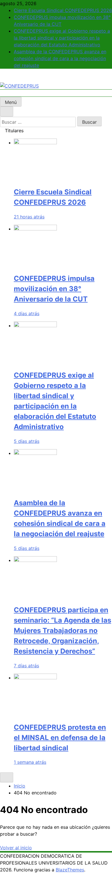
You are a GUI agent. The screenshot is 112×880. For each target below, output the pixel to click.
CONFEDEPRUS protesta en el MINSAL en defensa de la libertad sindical (60, 737)
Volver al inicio (16, 848)
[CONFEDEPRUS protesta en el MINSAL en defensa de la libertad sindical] (35, 677)
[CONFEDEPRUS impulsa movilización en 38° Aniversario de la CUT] (35, 229)
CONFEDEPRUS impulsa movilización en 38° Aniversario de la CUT (54, 288)
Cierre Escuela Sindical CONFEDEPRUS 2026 (63, 10)
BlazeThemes (70, 870)
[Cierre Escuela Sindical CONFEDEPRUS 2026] (35, 142)
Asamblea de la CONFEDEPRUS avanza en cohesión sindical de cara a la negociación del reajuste (60, 58)
